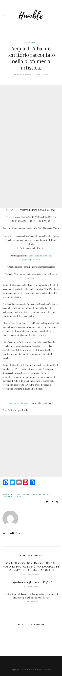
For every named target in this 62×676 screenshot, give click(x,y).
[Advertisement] (31, 116)
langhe (48, 495)
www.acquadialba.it (18, 403)
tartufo (9, 496)
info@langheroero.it (31, 259)
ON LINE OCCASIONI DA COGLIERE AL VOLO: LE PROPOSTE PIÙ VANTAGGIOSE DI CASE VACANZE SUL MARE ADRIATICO (31, 566)
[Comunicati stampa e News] (31, 14)
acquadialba (24, 74)
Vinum (20, 496)
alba (6, 495)
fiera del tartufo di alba (26, 495)
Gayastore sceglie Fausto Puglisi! (31, 582)
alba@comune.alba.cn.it (40, 256)
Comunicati (31, 42)
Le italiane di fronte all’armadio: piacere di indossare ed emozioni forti (31, 595)
